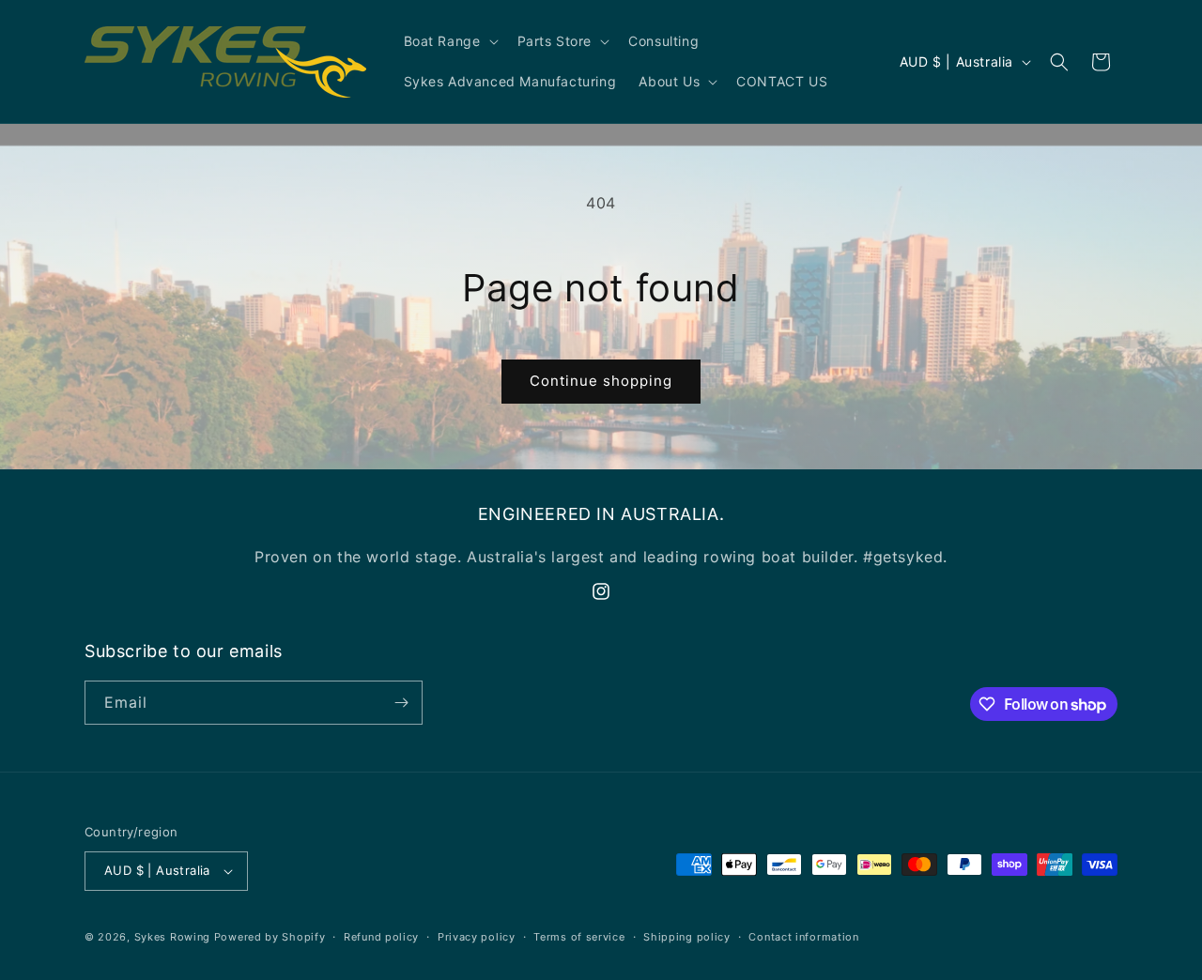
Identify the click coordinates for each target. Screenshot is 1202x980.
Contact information (803, 936)
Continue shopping (601, 381)
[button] (449, 41)
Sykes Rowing (172, 936)
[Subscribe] (401, 703)
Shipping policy (687, 936)
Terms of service (578, 936)
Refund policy (381, 936)
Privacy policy (477, 936)
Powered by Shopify (270, 936)
